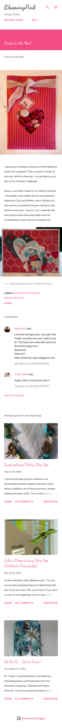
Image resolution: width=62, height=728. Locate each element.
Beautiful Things (13, 19)
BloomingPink (20, 7)
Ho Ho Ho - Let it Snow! (22, 661)
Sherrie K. (20, 328)
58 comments (24, 602)
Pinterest (47, 283)
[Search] (47, 6)
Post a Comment (14, 395)
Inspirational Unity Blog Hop (26, 464)
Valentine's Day (14, 297)
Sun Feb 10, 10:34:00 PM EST (31, 363)
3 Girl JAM (20, 374)
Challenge (33, 293)
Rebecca (38, 283)
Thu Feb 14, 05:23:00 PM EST (32, 386)
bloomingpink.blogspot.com (21, 283)
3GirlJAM (19, 293)
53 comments (24, 698)
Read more (51, 501)
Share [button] (8, 303)
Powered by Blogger (33, 718)
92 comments (24, 501)
